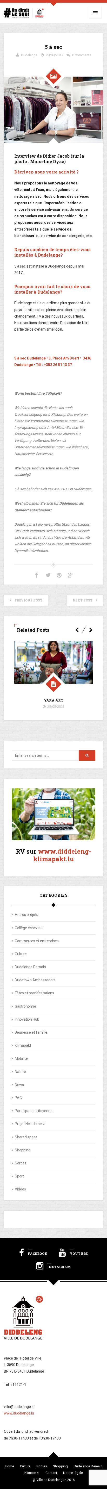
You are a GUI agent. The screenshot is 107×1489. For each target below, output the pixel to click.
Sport (19, 1176)
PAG (18, 1098)
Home (9, 1466)
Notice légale (73, 1473)
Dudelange (29, 55)
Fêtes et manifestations (34, 993)
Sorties (20, 1163)
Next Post (82, 600)
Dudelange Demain (30, 967)
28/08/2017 (54, 55)
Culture (21, 954)
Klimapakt (23, 1045)
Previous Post (28, 600)
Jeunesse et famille (31, 1032)
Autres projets (26, 915)
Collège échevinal (29, 928)
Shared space (26, 1137)
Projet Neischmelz (30, 1124)
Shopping (22, 1150)
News (19, 1085)
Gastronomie (25, 1006)
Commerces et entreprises (37, 941)
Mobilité (21, 1058)
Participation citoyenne (33, 1111)
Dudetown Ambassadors (35, 980)
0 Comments (81, 55)
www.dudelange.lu (19, 1413)
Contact (51, 1473)
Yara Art (53, 700)
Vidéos (20, 1189)
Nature (20, 1072)
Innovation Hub (27, 1019)
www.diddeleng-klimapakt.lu (62, 855)
